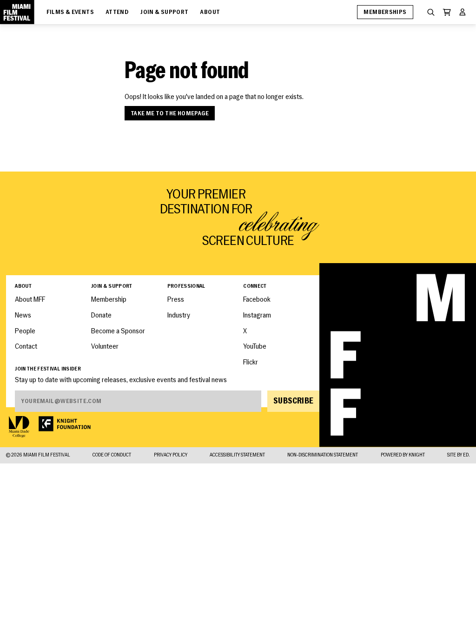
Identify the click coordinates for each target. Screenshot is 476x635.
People (25, 331)
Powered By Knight (403, 455)
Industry (178, 315)
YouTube (254, 347)
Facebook (257, 300)
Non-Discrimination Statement (322, 455)
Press (175, 300)
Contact (26, 347)
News (23, 315)
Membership (108, 300)
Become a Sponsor (118, 331)
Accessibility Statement (237, 455)
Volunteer (105, 347)
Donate (101, 315)
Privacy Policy (170, 455)
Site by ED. (458, 455)
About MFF (30, 300)
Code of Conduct (112, 455)
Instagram (257, 315)
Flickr (250, 362)
